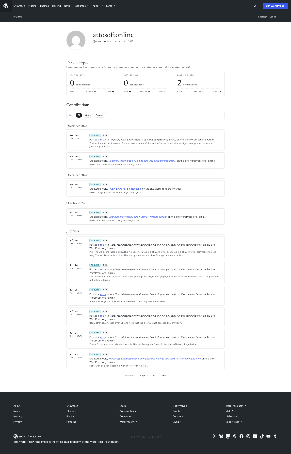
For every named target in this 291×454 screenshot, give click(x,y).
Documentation (128, 411)
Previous (129, 375)
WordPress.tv (128, 421)
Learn (123, 405)
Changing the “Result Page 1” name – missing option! (137, 216)
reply (103, 139)
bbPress (232, 416)
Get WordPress (275, 5)
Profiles (17, 16)
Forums (99, 115)
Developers (126, 416)
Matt (230, 411)
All (79, 115)
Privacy (17, 421)
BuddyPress (234, 421)
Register (262, 16)
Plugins (70, 416)
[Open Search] (254, 6)
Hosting (17, 416)
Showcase (72, 405)
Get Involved (180, 405)
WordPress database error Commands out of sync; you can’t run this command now (154, 358)
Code (88, 115)
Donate (178, 416)
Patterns (71, 421)
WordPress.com (236, 405)
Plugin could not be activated (124, 188)
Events (176, 411)
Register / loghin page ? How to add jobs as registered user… (141, 160)
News (16, 411)
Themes (71, 411)
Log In (273, 16)
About (16, 405)
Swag (177, 421)
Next (164, 375)
